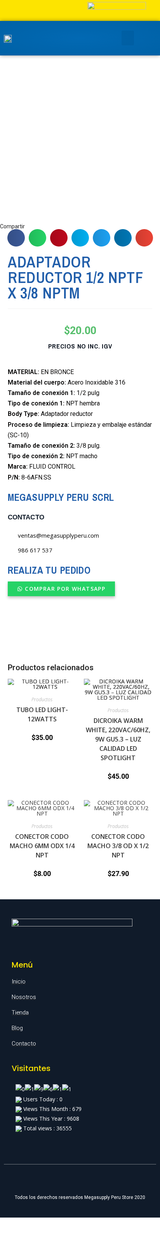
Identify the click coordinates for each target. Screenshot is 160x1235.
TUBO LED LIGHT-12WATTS (42, 714)
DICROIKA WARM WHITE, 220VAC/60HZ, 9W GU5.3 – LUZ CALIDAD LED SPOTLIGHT (118, 739)
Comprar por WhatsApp (65, 588)
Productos (41, 699)
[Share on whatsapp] (37, 238)
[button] (61, 588)
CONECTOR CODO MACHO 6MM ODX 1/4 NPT (42, 845)
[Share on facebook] (16, 238)
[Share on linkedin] (123, 238)
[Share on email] (144, 238)
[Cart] (143, 38)
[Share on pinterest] (59, 238)
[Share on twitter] (101, 238)
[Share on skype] (80, 238)
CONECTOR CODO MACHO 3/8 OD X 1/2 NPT (118, 845)
